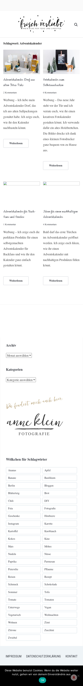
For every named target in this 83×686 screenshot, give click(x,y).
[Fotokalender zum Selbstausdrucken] (61, 52)
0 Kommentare (50, 92)
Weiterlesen (16, 143)
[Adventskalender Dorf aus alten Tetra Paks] (21, 52)
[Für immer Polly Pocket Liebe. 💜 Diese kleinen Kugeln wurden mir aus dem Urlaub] (49, 321)
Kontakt (71, 656)
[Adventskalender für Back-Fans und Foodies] (21, 184)
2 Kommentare (10, 92)
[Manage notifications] (74, 677)
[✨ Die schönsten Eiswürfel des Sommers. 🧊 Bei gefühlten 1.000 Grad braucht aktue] (16, 321)
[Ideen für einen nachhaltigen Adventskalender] (61, 184)
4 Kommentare (50, 224)
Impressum (13, 656)
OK (42, 680)
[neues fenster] (35, 392)
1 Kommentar (9, 224)
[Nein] (78, 676)
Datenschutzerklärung (43, 656)
